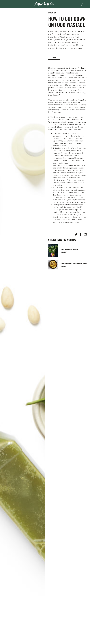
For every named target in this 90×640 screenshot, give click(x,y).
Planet (54, 57)
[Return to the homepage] (45, 4)
